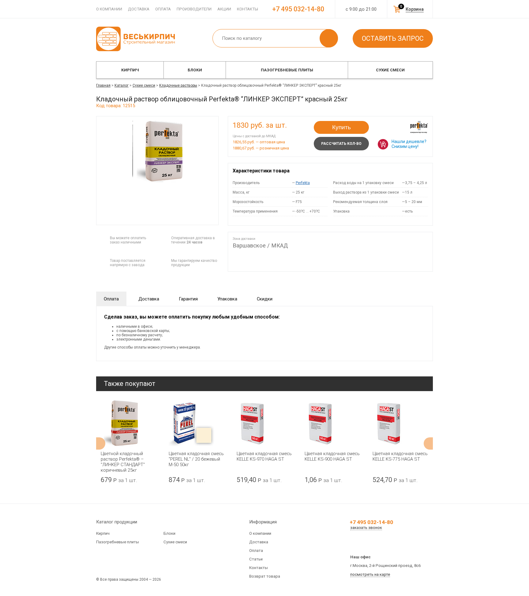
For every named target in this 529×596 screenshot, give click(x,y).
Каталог (121, 85)
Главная (103, 85)
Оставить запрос (393, 38)
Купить (341, 127)
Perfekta (303, 183)
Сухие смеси (390, 70)
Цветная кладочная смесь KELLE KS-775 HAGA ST (400, 456)
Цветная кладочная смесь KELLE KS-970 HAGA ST (264, 456)
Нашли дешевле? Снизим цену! (409, 144)
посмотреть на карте (370, 574)
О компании (109, 9)
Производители (194, 9)
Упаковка (227, 299)
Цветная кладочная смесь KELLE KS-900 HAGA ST (332, 456)
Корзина (415, 9)
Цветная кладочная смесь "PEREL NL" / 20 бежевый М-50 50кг (196, 459)
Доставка (138, 9)
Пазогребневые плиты (287, 70)
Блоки (195, 70)
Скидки (264, 299)
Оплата (163, 9)
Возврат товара (264, 576)
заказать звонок (366, 527)
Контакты (247, 9)
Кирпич (130, 70)
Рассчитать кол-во (341, 143)
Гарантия (188, 299)
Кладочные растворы (178, 85)
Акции (224, 9)
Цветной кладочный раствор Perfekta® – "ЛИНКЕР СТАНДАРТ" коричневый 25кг (123, 462)
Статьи (256, 559)
